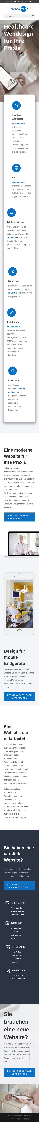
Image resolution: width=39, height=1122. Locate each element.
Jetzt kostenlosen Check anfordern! (18, 885)
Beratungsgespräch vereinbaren (19, 517)
